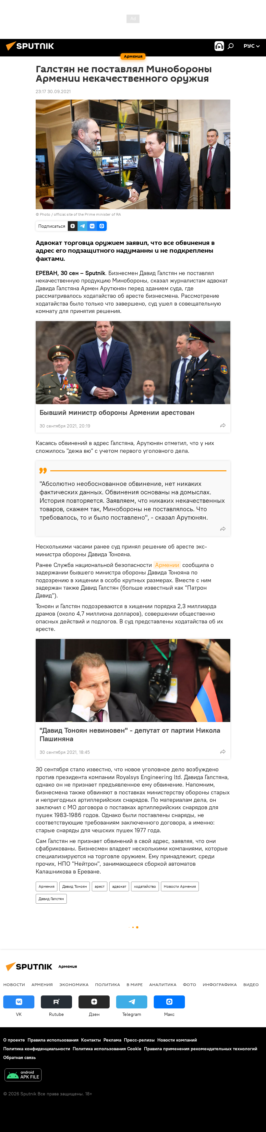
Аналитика (162, 984)
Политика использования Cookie (107, 1049)
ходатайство (145, 886)
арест (99, 886)
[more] (222, 425)
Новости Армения (180, 886)
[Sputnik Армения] (31, 51)
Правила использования (53, 1040)
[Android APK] (23, 1075)
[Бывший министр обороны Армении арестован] (133, 362)
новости (14, 984)
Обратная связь (19, 1057)
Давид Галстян (51, 898)
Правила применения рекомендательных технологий (200, 1049)
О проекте (14, 1040)
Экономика (74, 984)
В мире (135, 984)
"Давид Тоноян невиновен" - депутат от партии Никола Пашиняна (130, 734)
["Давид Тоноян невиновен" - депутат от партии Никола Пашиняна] (133, 680)
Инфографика (220, 984)
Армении (167, 565)
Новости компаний (177, 1040)
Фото (189, 984)
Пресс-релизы (139, 1040)
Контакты (91, 1040)
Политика (107, 984)
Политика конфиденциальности (36, 1049)
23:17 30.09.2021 (53, 91)
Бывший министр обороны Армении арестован (117, 412)
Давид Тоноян (74, 886)
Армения (46, 886)
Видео (251, 984)
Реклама (112, 1040)
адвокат (119, 886)
